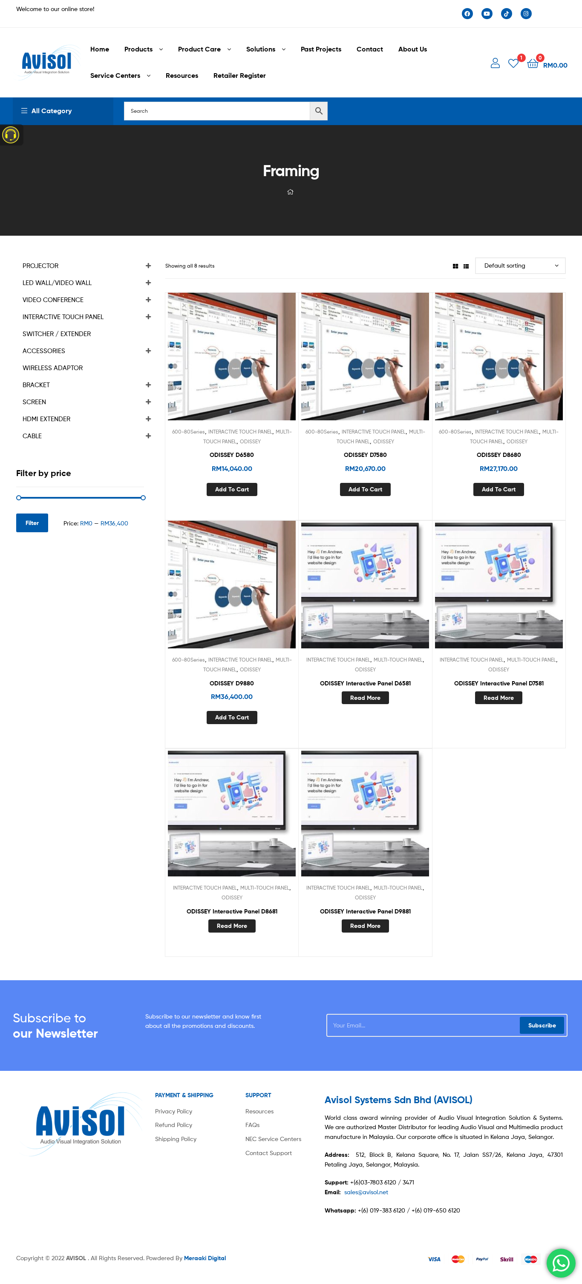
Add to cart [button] (232, 489)
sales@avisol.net (366, 1192)
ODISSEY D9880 (232, 683)
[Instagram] (526, 13)
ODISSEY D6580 (232, 455)
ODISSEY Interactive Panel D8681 (232, 911)
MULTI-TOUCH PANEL (398, 659)
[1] (513, 62)
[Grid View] (455, 265)
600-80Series (188, 431)
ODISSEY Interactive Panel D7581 (499, 683)
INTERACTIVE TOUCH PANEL (240, 431)
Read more (365, 698)
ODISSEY (250, 441)
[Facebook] (467, 13)
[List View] (466, 265)
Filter (32, 523)
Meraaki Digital (205, 1258)
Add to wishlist (211, 363)
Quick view (252, 363)
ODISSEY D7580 (365, 455)
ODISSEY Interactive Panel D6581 (365, 683)
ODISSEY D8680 (499, 455)
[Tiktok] (506, 13)
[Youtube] (487, 13)
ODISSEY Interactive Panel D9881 (365, 911)
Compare (231, 363)
